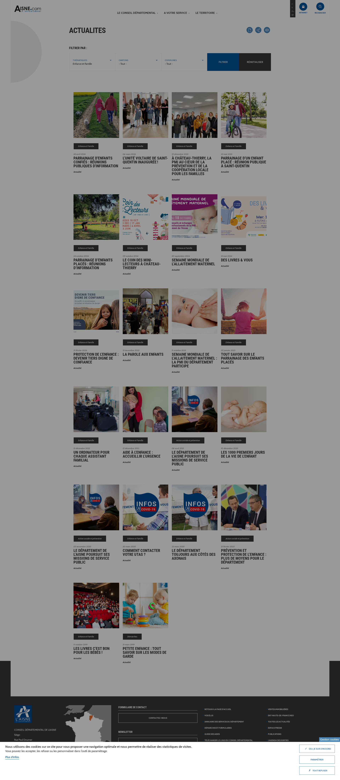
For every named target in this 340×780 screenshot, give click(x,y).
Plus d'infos (12, 757)
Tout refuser (318, 770)
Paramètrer (317, 759)
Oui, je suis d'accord (318, 748)
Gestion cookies (329, 739)
